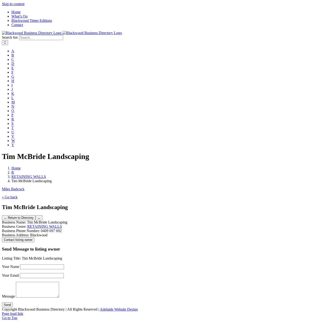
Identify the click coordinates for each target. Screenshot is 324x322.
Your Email (10, 275)
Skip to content (13, 4)
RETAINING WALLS (44, 226)
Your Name (10, 267)
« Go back (10, 197)
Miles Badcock (13, 189)
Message (8, 296)
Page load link (12, 314)
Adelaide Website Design (119, 309)
